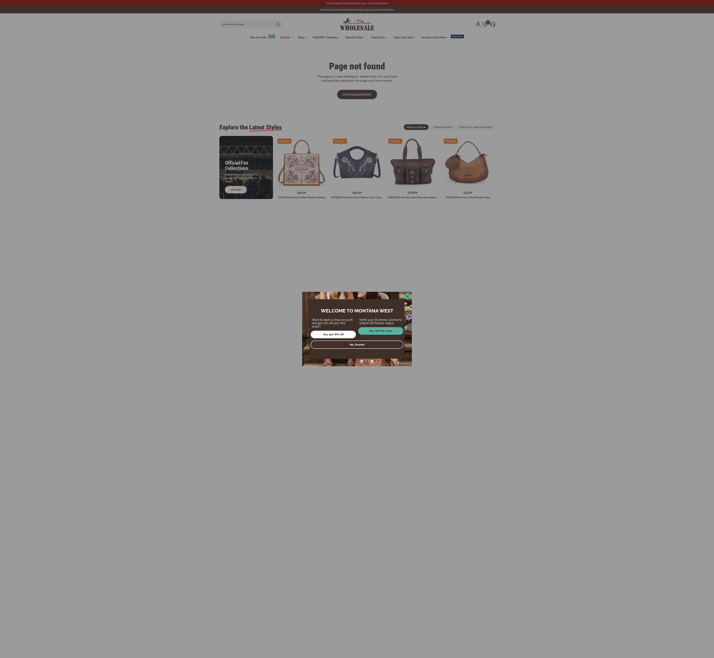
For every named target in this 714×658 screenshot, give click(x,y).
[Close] (407, 296)
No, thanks (357, 344)
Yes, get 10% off (333, 334)
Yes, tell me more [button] (381, 331)
